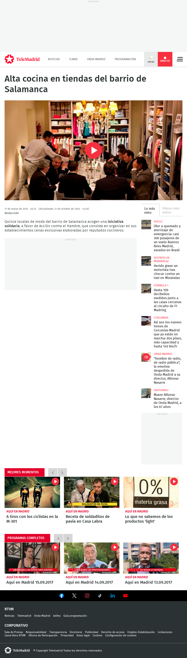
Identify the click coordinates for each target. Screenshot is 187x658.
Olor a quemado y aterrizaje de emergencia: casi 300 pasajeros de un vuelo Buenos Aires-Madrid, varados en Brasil (146, 224)
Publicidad (91, 632)
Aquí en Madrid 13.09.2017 (151, 558)
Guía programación (75, 615)
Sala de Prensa (14, 632)
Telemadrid (24, 615)
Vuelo (158, 221)
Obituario (161, 390)
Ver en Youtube (125, 595)
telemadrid (17, 650)
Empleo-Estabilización (141, 632)
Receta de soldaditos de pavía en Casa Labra (91, 492)
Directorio (76, 632)
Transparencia (58, 632)
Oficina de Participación (43, 635)
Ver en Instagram (87, 595)
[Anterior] (52, 472)
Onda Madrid (96, 59)
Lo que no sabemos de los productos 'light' (151, 492)
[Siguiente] (62, 472)
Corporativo (16, 625)
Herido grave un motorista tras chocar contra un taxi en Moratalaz (146, 261)
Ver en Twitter (74, 596)
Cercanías (161, 317)
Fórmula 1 (161, 285)
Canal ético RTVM (15, 635)
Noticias (54, 59)
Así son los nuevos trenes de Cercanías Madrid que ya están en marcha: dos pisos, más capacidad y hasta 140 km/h (146, 321)
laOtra (56, 615)
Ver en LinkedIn (112, 595)
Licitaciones (165, 632)
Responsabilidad (36, 632)
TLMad (73, 59)
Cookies (97, 635)
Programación (125, 59)
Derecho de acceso (113, 632)
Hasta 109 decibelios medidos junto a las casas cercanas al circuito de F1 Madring (146, 288)
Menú (179, 59)
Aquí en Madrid (17, 511)
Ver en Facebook (61, 596)
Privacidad (67, 635)
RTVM (9, 609)
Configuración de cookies (120, 635)
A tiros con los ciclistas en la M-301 (32, 492)
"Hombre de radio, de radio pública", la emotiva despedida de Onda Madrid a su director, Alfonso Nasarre (146, 357)
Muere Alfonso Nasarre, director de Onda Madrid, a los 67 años (146, 393)
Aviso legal (83, 635)
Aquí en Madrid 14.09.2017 (91, 558)
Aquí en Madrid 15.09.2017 (32, 558)
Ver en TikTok (100, 596)
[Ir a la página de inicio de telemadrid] (22, 59)
